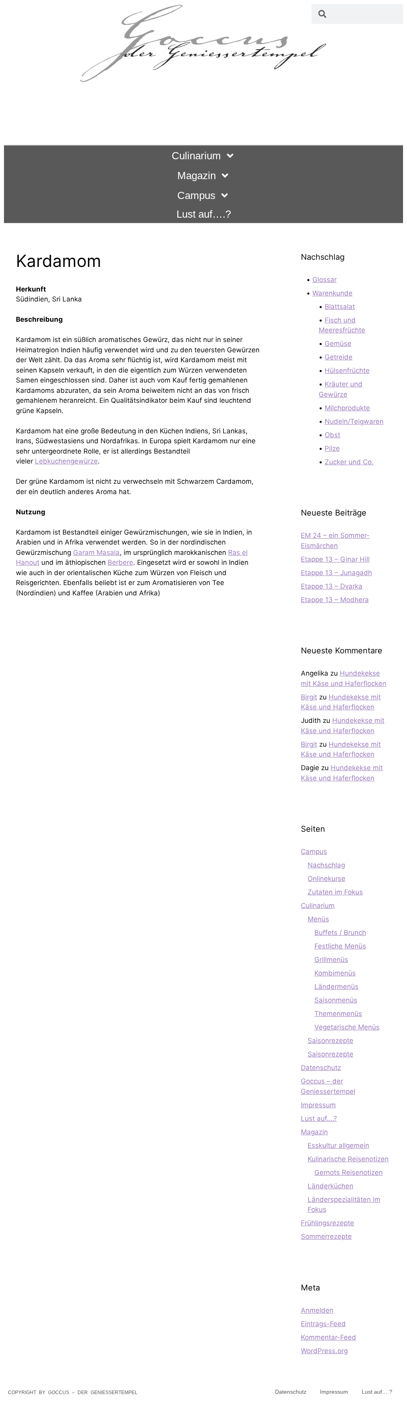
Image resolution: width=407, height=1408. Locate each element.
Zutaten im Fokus (335, 892)
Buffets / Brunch (340, 933)
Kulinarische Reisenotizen (348, 1159)
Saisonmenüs (335, 1000)
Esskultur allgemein (338, 1145)
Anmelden (317, 1310)
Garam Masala (96, 552)
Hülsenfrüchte (347, 371)
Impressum (318, 1105)
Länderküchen (330, 1186)
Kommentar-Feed (328, 1337)
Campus (196, 195)
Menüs (318, 919)
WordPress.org (324, 1351)
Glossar (324, 280)
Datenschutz (321, 1068)
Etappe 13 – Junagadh (336, 573)
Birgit (309, 697)
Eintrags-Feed (323, 1324)
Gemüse (338, 344)
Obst (332, 435)
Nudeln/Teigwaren (354, 421)
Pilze (332, 448)
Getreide (339, 357)
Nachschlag (326, 865)
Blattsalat (340, 307)
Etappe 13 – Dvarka (331, 586)
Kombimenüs (335, 973)
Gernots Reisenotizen (348, 1172)
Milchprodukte (347, 408)
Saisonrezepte (330, 1041)
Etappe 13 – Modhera (335, 600)
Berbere (120, 562)
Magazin (196, 176)
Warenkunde (332, 293)
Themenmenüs (338, 1014)
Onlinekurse (326, 879)
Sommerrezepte (326, 1236)
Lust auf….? (203, 214)
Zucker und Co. (349, 462)
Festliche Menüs (340, 946)
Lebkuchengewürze (66, 461)
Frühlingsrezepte (327, 1223)
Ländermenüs (336, 987)
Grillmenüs (331, 960)
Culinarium (196, 156)
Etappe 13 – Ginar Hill (335, 559)
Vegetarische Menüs (347, 1027)
